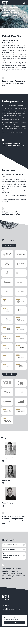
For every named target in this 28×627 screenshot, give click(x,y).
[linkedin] (3, 461)
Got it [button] (14, 622)
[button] (9, 245)
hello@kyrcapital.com (11, 609)
